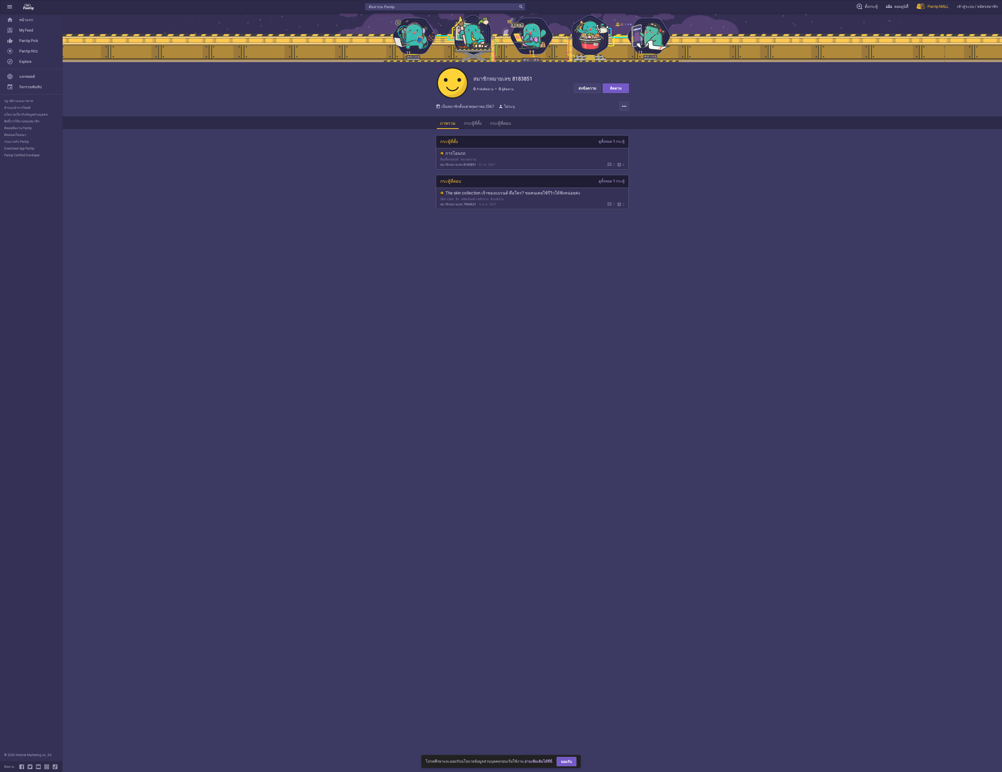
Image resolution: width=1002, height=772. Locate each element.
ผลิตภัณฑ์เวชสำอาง (474, 199)
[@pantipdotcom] (48, 767)
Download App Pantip (19, 148)
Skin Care (447, 199)
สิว (457, 199)
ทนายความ (468, 159)
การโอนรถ (455, 153)
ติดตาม (616, 88)
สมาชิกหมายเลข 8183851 (458, 165)
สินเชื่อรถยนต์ (449, 159)
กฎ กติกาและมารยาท (18, 101)
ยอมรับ (566, 761)
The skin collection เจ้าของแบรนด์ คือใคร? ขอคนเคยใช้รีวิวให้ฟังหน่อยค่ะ (513, 193)
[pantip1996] (39, 767)
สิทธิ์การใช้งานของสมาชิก (21, 121)
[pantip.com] (28, 6)
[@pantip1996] (55, 767)
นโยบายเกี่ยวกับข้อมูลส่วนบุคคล (25, 114)
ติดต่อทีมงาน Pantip (18, 128)
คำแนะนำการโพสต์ (17, 108)
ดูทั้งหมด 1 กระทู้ (611, 141)
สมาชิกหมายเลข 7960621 (458, 204)
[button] (9, 6)
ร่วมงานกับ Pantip (16, 142)
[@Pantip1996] (31, 767)
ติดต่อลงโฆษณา (15, 135)
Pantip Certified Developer (22, 155)
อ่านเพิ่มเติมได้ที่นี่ (538, 761)
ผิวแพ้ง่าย (497, 199)
